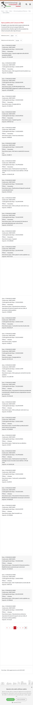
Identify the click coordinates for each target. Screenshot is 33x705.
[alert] (16, 695)
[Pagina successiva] (22, 627)
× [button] (31, 687)
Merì (30, 11)
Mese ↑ (4, 51)
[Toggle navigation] (26, 4)
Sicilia (10, 11)
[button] (16, 702)
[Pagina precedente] (7, 627)
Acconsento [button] (10, 699)
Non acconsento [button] (21, 699)
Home (2, 11)
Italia (7, 11)
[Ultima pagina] (25, 627)
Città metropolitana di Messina (20, 11)
